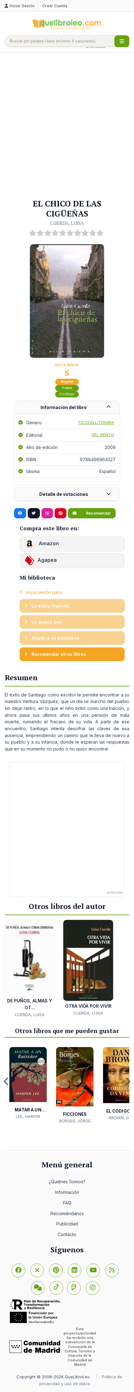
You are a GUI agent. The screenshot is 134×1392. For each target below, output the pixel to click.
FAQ (67, 1202)
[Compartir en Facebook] (20, 513)
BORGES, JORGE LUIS (75, 1121)
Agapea (47, 560)
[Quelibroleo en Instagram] (47, 513)
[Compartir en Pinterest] (60, 513)
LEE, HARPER (28, 1116)
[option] (28, 1083)
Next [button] (128, 1081)
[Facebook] (18, 1270)
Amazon (48, 544)
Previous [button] (6, 1081)
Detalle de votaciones (63, 494)
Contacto (67, 1234)
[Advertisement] (67, 126)
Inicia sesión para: (44, 592)
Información (67, 1192)
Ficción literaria (96, 422)
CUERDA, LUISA (67, 223)
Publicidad (67, 1223)
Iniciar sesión (22, 5)
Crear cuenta (54, 5)
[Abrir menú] (121, 41)
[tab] (67, 407)
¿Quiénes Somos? (67, 1181)
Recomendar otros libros (58, 654)
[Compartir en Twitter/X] (34, 513)
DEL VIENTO (103, 434)
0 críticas (67, 394)
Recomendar (98, 513)
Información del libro (64, 407)
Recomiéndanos (67, 1213)
